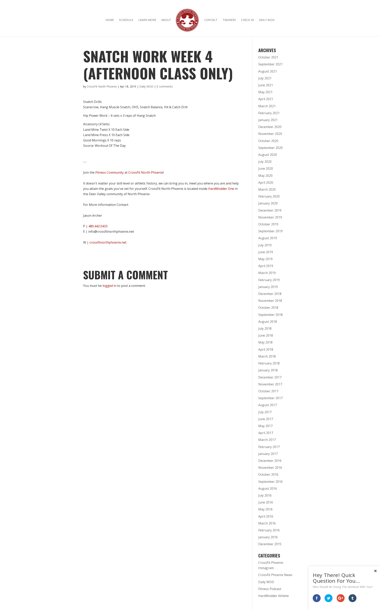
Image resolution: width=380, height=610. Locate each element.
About (166, 20)
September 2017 (270, 398)
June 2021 (265, 85)
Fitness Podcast (269, 589)
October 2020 (268, 141)
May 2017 (265, 426)
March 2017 (267, 440)
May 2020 (265, 175)
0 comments (165, 86)
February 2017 (269, 447)
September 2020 (270, 148)
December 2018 (269, 294)
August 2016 (267, 488)
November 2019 (270, 217)
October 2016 (268, 474)
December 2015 (269, 544)
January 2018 (268, 370)
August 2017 (267, 405)
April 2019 (265, 266)
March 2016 (267, 523)
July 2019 (265, 245)
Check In (247, 20)
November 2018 (270, 300)
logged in (109, 285)
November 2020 (270, 134)
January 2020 (268, 203)
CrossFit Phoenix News (275, 575)
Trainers (229, 20)
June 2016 (265, 502)
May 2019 (265, 259)
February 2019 (269, 280)
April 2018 (265, 349)
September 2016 (270, 481)
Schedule (126, 20)
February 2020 (269, 196)
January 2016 (268, 537)
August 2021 (267, 71)
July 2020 (265, 161)
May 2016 (265, 509)
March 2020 (267, 189)
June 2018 (265, 335)
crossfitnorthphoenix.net (107, 242)
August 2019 (267, 238)
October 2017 (268, 391)
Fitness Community (109, 172)
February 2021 (269, 113)
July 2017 (265, 412)
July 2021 (265, 78)
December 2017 (269, 377)
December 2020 (269, 127)
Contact (211, 20)
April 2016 (265, 516)
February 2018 (269, 363)
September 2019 (270, 231)
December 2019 (269, 210)
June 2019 (265, 252)
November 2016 (270, 467)
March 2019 (267, 273)
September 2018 (270, 315)
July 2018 (265, 328)
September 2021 (270, 64)
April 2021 (265, 99)
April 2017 (265, 433)
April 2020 (265, 182)
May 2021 (265, 92)
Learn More (147, 20)
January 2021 (268, 120)
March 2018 (267, 356)
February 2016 (269, 530)
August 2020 (267, 154)
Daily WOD (267, 20)
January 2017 (268, 454)
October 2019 (268, 224)
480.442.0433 (97, 226)
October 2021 (268, 57)
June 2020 (265, 168)
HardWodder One (221, 188)
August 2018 (267, 321)
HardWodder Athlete (273, 596)
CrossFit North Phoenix (102, 86)
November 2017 (270, 384)
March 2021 (267, 106)
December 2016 (269, 460)
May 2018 (265, 342)
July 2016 (265, 495)
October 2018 (268, 307)
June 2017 (265, 419)
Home (109, 20)
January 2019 (268, 287)
